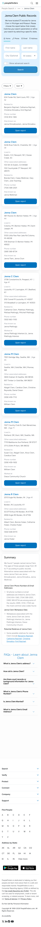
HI (25, 853)
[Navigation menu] (37, 3)
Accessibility (6, 916)
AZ (19, 848)
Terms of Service (11, 899)
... (19, 8)
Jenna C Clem (11, 276)
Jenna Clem (10, 94)
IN (14, 859)
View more (22, 859)
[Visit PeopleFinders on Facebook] (9, 921)
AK (3, 848)
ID (3, 859)
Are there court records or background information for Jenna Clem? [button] (18, 681)
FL (14, 853)
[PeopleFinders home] (10, 3)
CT (3, 853)
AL (8, 848)
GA (19, 853)
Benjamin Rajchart (25, 636)
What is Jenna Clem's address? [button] (17, 663)
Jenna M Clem (11, 354)
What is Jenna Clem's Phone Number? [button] (15, 692)
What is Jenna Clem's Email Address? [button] (15, 710)
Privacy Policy (26, 899)
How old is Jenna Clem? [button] (13, 671)
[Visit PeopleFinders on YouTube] (12, 921)
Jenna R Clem (11, 494)
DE (8, 853)
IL (8, 859)
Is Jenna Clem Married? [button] (13, 701)
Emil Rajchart (20, 641)
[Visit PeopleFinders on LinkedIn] (6, 921)
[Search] (32, 3)
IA (30, 853)
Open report (20, 130)
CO (30, 848)
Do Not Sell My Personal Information (15, 904)
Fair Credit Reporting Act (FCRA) (17, 891)
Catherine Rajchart (14, 639)
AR (14, 848)
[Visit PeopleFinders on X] (3, 921)
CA (25, 848)
